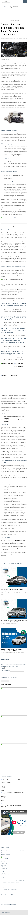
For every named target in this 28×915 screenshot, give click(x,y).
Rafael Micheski (8, 38)
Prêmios (2, 873)
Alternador (3, 861)
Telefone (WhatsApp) (5, 670)
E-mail (3, 672)
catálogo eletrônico (18, 540)
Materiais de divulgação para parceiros (8, 904)
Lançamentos (4, 868)
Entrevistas (3, 865)
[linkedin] (26, 912)
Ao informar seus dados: (6, 675)
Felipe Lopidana (8, 652)
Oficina (2, 871)
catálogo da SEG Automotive (14, 403)
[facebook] (23, 912)
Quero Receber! (5, 680)
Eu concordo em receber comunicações (10, 677)
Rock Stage (8, 912)
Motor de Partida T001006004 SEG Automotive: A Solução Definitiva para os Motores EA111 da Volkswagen (13, 589)
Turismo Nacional (5, 874)
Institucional (3, 866)
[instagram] (24, 912)
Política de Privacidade (5, 854)
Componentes (4, 863)
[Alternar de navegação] (25, 1)
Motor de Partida (14, 20)
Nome (2, 668)
